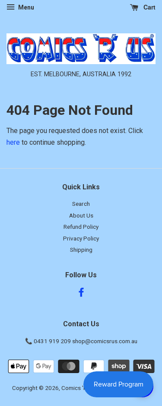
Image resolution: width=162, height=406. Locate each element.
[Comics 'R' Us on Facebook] (81, 293)
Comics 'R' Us (78, 387)
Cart (149, 7)
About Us (81, 215)
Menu (25, 7)
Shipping (81, 249)
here (13, 142)
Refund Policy (81, 226)
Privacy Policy (81, 238)
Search (81, 203)
